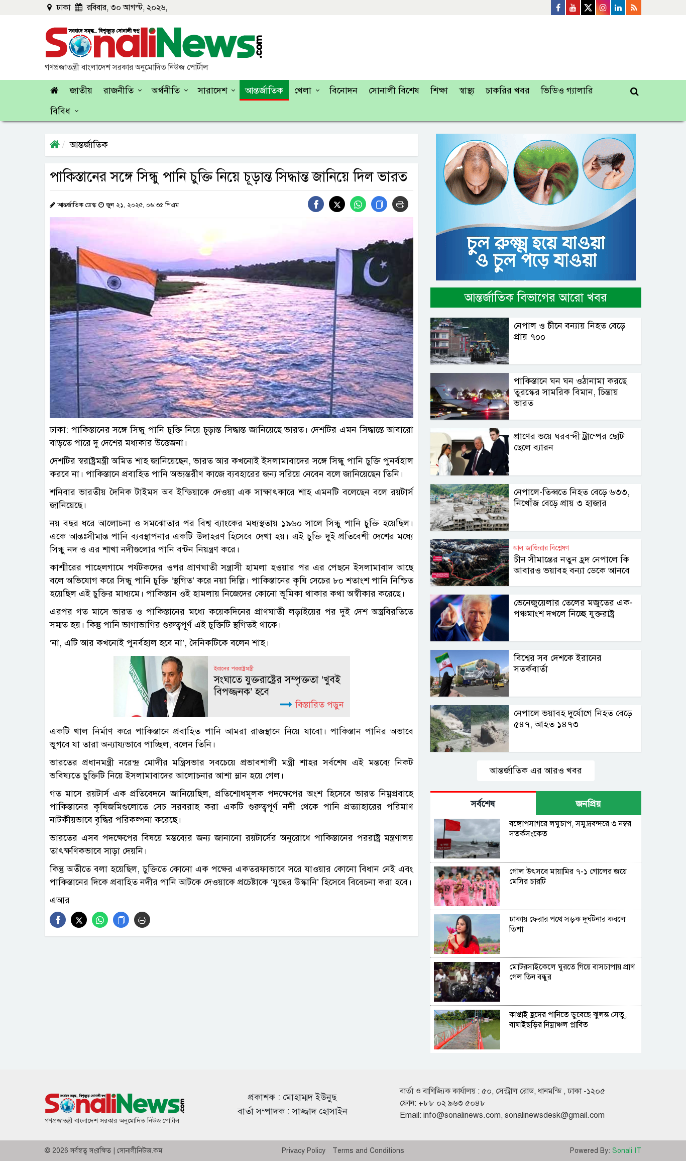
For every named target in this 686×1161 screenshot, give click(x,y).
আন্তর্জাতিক (264, 90)
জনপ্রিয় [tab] (588, 803)
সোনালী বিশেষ (394, 90)
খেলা (302, 90)
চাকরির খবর (508, 90)
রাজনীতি (118, 90)
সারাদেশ (212, 90)
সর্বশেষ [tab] (483, 803)
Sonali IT (626, 1150)
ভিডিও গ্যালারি (567, 90)
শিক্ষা (439, 90)
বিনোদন (343, 90)
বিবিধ (60, 111)
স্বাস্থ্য (467, 90)
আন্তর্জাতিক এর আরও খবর (536, 770)
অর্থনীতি (166, 90)
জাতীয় (81, 90)
